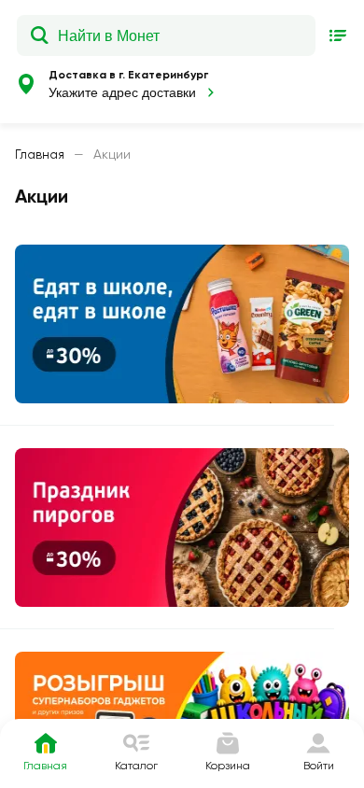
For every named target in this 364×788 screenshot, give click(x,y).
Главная (39, 154)
